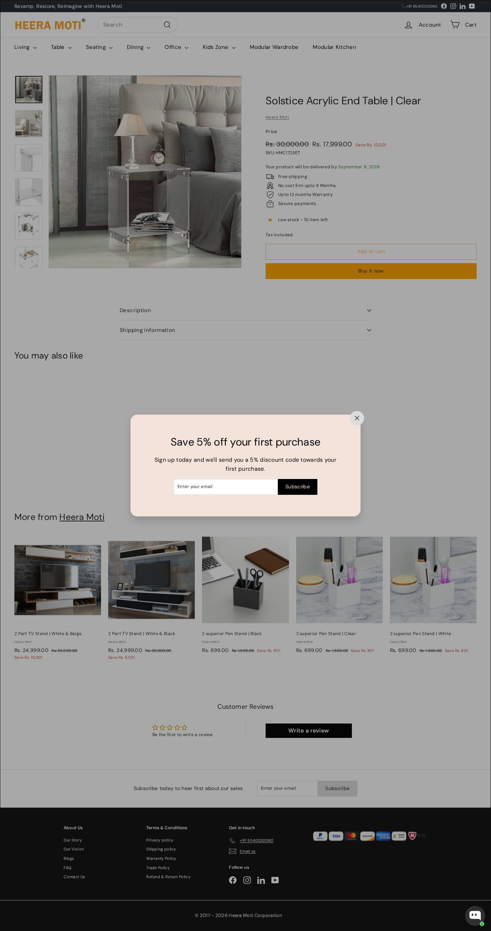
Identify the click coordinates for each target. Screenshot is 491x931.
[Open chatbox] (475, 916)
